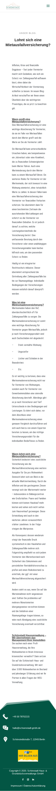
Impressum (16, 785)
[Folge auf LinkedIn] (33, 780)
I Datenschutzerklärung (34, 785)
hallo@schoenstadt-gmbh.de (26, 728)
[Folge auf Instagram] (28, 780)
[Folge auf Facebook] (23, 780)
